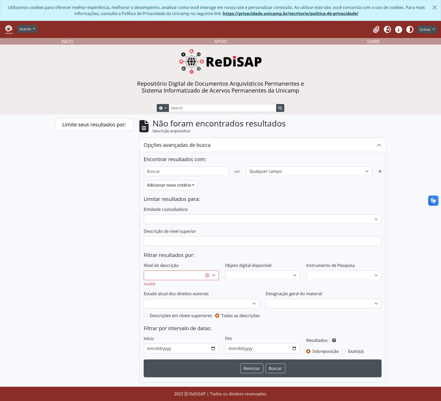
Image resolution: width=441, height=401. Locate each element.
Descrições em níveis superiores (181, 315)
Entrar (426, 29)
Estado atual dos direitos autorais (176, 293)
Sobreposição (325, 351)
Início (149, 338)
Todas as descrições (240, 315)
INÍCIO (67, 41)
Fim (228, 338)
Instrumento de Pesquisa (330, 265)
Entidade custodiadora (166, 209)
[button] (376, 29)
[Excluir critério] (380, 171)
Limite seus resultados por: (94, 124)
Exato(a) (356, 351)
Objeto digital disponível (248, 265)
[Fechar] (434, 7)
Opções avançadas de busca (177, 144)
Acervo (25, 29)
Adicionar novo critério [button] (169, 185)
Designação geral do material (294, 293)
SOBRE (373, 41)
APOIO (220, 41)
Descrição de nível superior (170, 231)
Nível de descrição (161, 265)
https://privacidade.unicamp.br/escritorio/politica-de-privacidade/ (291, 13)
